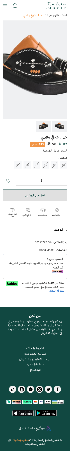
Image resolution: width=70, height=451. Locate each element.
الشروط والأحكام (35, 348)
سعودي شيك (21, 439)
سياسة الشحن (35, 364)
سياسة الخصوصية (35, 353)
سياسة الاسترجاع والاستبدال (35, 358)
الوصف (58, 229)
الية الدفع (35, 369)
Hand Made (46, 250)
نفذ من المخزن (35, 195)
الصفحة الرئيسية (57, 15)
